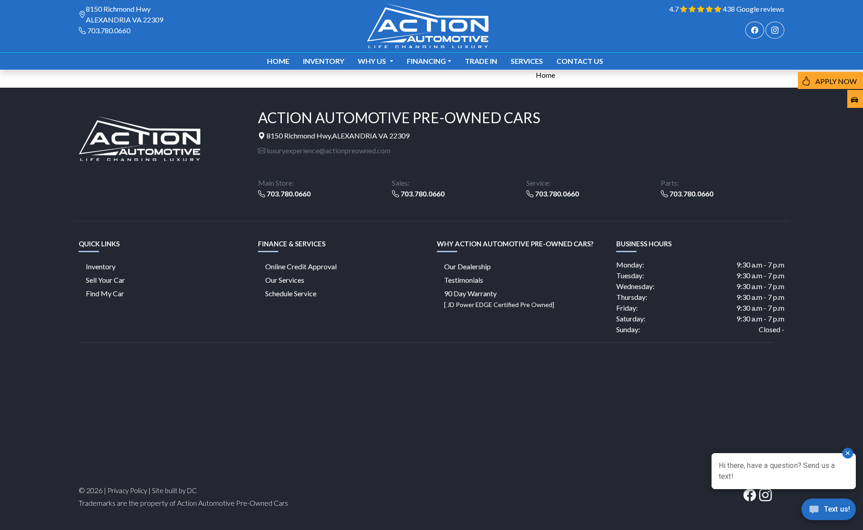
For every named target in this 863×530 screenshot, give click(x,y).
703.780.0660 (108, 30)
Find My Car (105, 293)
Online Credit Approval (301, 266)
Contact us (579, 61)
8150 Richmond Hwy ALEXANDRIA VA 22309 (124, 14)
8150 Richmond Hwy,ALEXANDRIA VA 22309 (337, 135)
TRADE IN (481, 61)
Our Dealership (467, 266)
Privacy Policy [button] (127, 490)
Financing (426, 61)
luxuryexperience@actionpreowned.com (328, 150)
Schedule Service (290, 293)
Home (278, 61)
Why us (372, 61)
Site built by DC (174, 490)
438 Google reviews (753, 8)
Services (527, 61)
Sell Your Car (105, 280)
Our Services (284, 280)
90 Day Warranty (499, 298)
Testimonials (463, 280)
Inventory (323, 61)
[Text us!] (828, 511)
